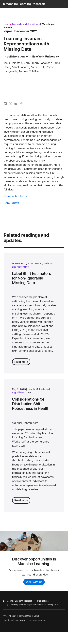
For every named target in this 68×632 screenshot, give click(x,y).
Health (7, 24)
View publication (14, 196)
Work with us (34, 582)
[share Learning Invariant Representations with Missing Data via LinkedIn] (5, 103)
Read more (21, 361)
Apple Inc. (24, 620)
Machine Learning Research (25, 4)
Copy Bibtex (11, 202)
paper (8, 31)
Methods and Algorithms (26, 24)
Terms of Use (25, 616)
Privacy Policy (9, 616)
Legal (36, 616)
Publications (43, 601)
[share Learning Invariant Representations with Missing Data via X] (10, 103)
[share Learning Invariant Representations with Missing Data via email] (15, 103)
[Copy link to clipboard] (21, 103)
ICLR (28, 392)
